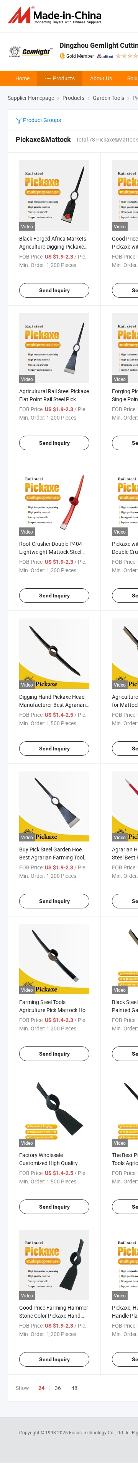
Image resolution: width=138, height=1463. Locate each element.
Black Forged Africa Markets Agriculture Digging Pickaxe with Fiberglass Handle (52, 246)
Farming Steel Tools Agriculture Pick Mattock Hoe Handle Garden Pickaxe (53, 1010)
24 (41, 1388)
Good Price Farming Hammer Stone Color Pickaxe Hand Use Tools (53, 1315)
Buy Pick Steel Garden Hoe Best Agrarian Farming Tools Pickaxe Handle (53, 857)
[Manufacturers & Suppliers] (56, 15)
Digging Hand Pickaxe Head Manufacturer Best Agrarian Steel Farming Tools (52, 704)
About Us (101, 78)
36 (58, 1387)
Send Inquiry (54, 290)
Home (22, 78)
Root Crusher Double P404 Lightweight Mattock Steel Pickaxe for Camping (50, 551)
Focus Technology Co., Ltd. (97, 1432)
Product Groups (41, 120)
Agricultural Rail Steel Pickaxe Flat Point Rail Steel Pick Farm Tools (54, 399)
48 (74, 1387)
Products (64, 78)
